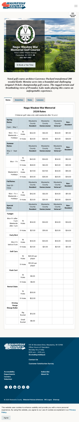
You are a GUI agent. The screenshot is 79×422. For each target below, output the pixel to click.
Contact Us (33, 360)
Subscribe (45, 372)
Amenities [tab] (19, 100)
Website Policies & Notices (33, 400)
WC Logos (48, 400)
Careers (7, 377)
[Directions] (34, 55)
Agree (6, 418)
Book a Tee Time (26, 65)
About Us (45, 374)
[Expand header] (76, 6)
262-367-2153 (25, 58)
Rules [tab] (30, 100)
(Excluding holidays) (37, 355)
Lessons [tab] (40, 100)
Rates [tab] (8, 100)
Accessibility (9, 372)
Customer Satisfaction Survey (41, 364)
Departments (9, 374)
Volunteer (8, 379)
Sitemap (56, 400)
